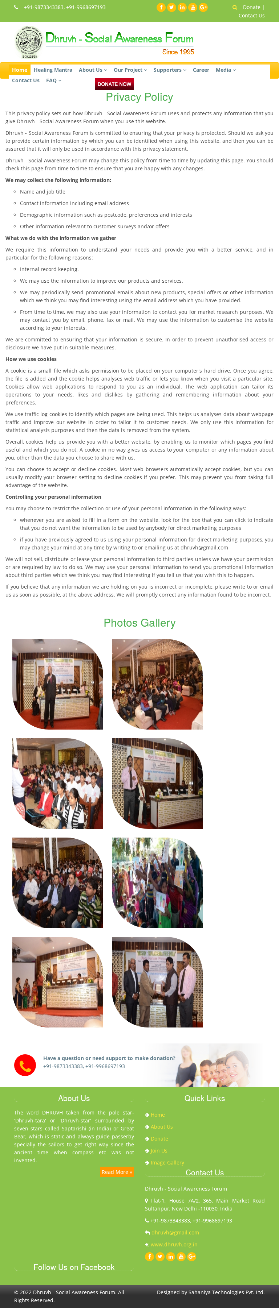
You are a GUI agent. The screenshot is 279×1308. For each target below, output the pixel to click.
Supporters (168, 69)
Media (224, 69)
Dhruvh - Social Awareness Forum (74, 1292)
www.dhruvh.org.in (174, 1244)
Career (201, 69)
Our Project (129, 69)
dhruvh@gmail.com (174, 1232)
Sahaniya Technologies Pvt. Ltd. (227, 1292)
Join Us (159, 1150)
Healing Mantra (53, 69)
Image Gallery (167, 1162)
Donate (252, 7)
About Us (91, 69)
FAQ (52, 80)
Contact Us (252, 15)
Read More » (117, 1171)
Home (19, 69)
